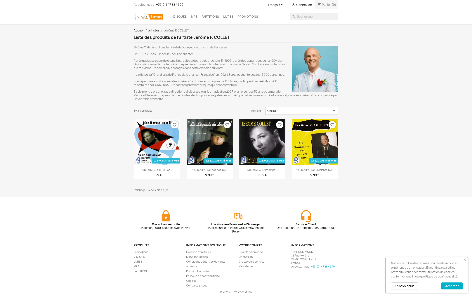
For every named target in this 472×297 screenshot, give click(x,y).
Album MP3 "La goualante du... (315, 170)
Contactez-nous (196, 285)
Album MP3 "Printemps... (262, 170)
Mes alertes (246, 266)
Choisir (301, 111)
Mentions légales (197, 257)
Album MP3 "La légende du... (210, 170)
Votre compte (250, 245)
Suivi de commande (251, 252)
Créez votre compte (251, 261)
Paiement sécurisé (198, 271)
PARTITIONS (210, 17)
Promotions (141, 252)
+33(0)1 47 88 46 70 (169, 5)
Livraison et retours (198, 252)
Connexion (246, 257)
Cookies (191, 280)
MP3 (194, 17)
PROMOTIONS (248, 17)
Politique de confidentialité (203, 276)
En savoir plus (404, 286)
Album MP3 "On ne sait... (157, 170)
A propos (192, 266)
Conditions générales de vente (205, 261)
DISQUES (180, 17)
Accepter (452, 286)
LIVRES (228, 17)
